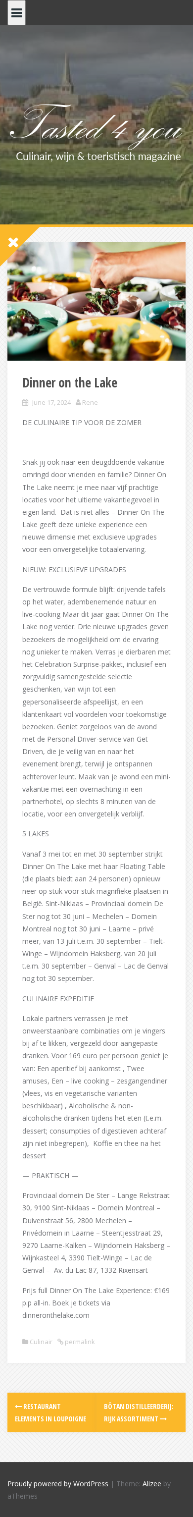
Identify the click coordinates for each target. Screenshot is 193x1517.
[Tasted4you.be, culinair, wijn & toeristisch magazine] (96, 131)
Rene (90, 402)
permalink (79, 1341)
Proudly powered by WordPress (57, 1483)
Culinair (41, 1341)
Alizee (152, 1483)
